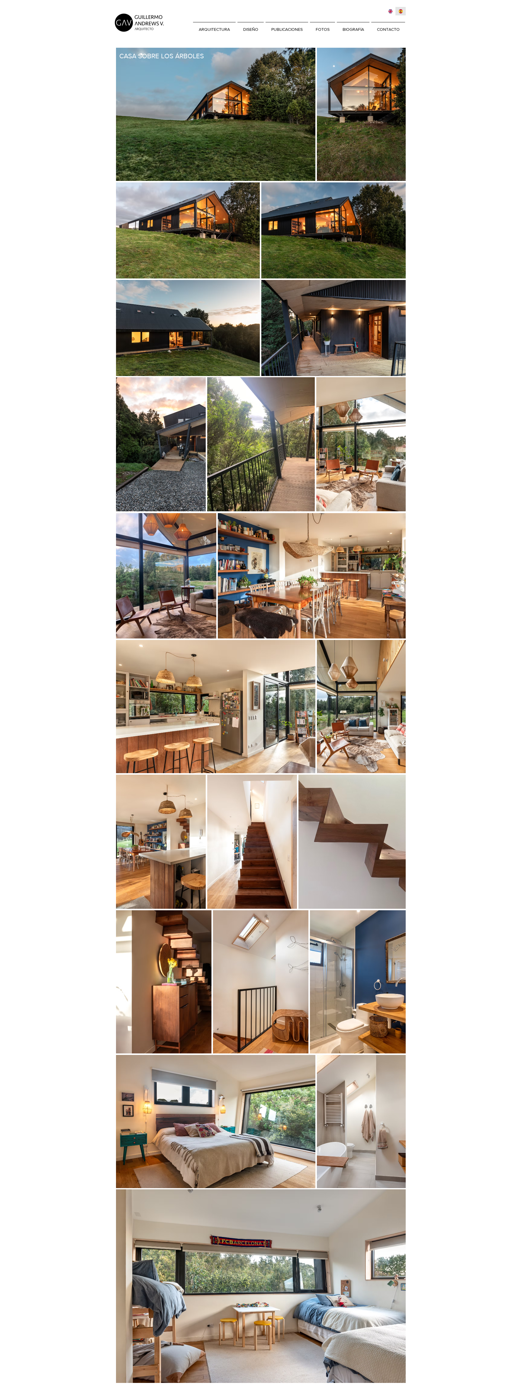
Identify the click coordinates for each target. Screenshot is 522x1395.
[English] (390, 11)
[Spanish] (400, 11)
